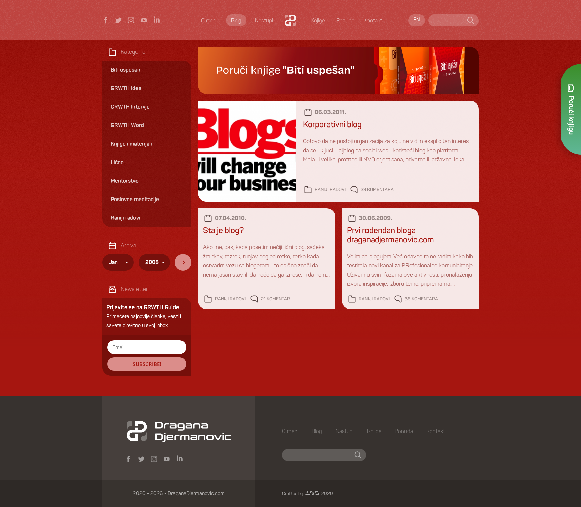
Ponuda (345, 20)
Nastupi (264, 20)
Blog (236, 20)
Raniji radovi (330, 190)
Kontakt (372, 20)
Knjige (318, 20)
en (416, 20)
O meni (209, 20)
